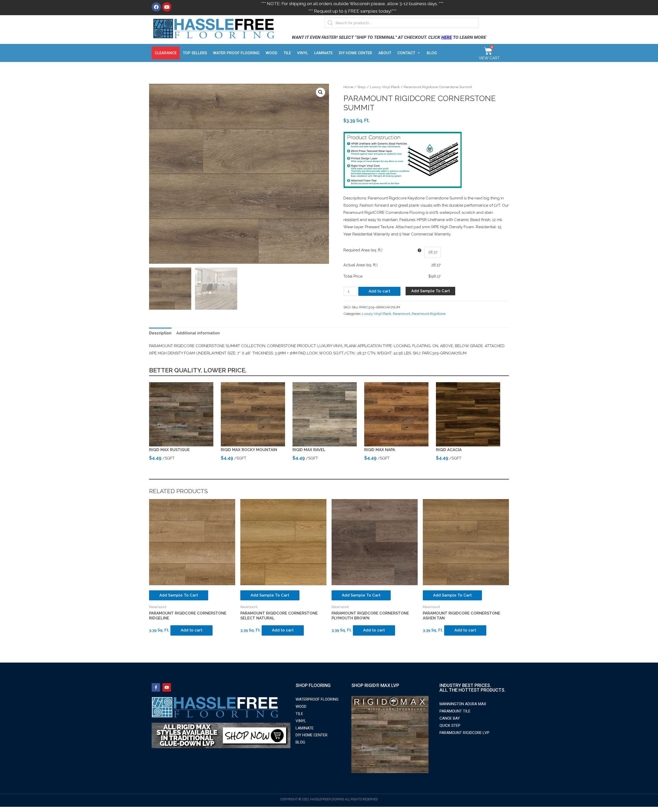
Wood (271, 53)
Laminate (323, 53)
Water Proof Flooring (236, 53)
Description (160, 333)
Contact (406, 53)
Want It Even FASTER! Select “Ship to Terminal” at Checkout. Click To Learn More (389, 37)
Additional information (198, 333)
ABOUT (384, 53)
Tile (287, 53)
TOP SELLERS (195, 53)
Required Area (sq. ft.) (362, 250)
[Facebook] (156, 7)
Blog (432, 53)
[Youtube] (166, 7)
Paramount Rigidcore (428, 313)
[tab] (160, 333)
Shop (361, 87)
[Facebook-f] (156, 687)
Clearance (166, 53)
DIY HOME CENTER (355, 53)
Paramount (401, 313)
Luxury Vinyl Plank (385, 87)
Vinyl (302, 53)
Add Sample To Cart (430, 291)
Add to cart (379, 291)
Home (348, 87)
